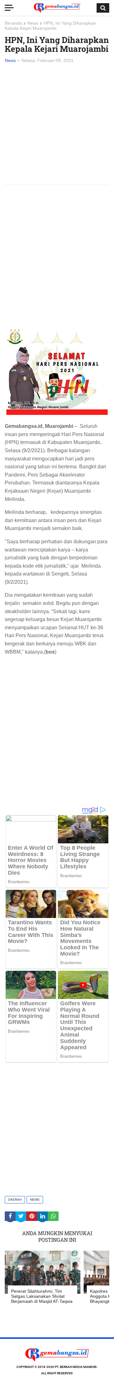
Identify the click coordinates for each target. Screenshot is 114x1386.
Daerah (15, 1199)
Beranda (13, 23)
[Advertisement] (57, 125)
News (32, 23)
